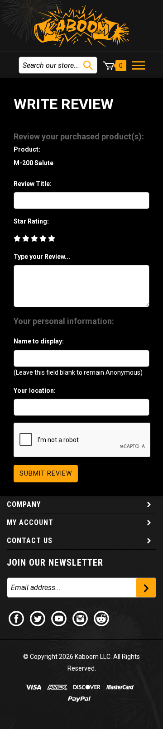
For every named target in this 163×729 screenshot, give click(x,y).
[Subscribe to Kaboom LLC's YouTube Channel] (59, 618)
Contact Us (30, 540)
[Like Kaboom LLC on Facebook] (17, 618)
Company (24, 504)
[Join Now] (146, 587)
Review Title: (33, 183)
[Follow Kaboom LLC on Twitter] (38, 618)
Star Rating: (31, 221)
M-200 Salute (33, 163)
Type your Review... (42, 256)
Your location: (35, 390)
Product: (27, 149)
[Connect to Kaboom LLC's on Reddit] (102, 618)
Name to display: (39, 341)
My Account (30, 522)
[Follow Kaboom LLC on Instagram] (81, 618)
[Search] (88, 65)
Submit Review (45, 473)
